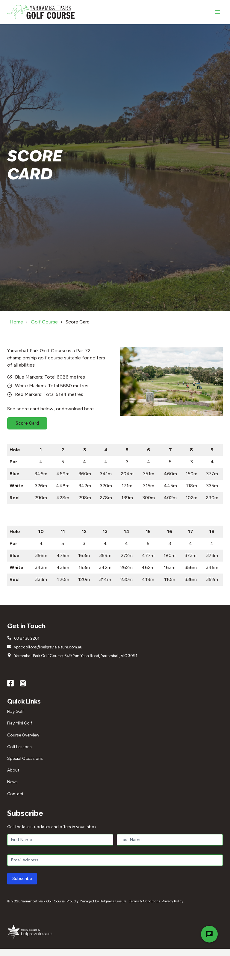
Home (16, 322)
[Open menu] (217, 11)
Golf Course (44, 322)
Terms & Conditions (144, 901)
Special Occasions (25, 758)
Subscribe (22, 878)
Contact (15, 793)
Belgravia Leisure (113, 901)
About (13, 770)
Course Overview (23, 735)
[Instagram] (23, 683)
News (12, 781)
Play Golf (15, 711)
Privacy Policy (172, 901)
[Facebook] (10, 683)
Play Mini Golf (19, 723)
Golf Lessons (19, 746)
